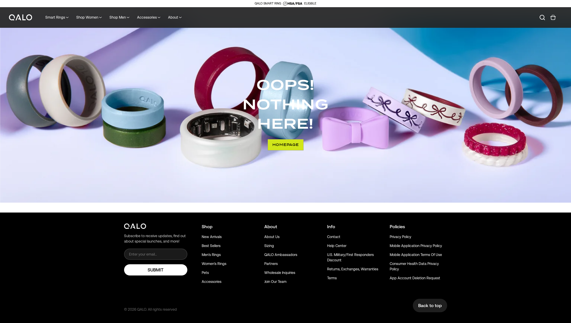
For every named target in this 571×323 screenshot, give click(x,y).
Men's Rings (211, 255)
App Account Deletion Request (415, 278)
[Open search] (542, 17)
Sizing (269, 246)
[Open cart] (553, 17)
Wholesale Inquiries (279, 273)
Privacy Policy (400, 237)
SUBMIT (156, 270)
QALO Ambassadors (280, 255)
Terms (332, 278)
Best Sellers (211, 246)
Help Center (336, 246)
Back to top (430, 305)
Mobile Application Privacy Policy (416, 246)
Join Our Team (275, 282)
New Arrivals (212, 237)
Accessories (211, 282)
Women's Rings (214, 264)
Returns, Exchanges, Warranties (352, 269)
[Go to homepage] (20, 17)
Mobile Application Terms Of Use (416, 255)
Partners (271, 264)
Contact (333, 237)
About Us (272, 237)
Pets (205, 273)
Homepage (285, 144)
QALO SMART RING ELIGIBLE (285, 3)
